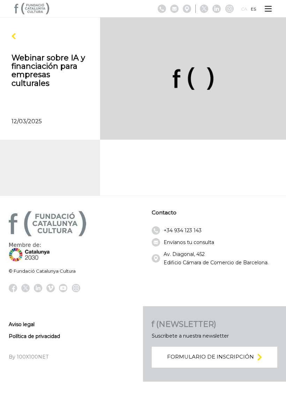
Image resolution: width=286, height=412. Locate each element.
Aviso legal (22, 324)
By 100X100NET (28, 357)
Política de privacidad (34, 336)
